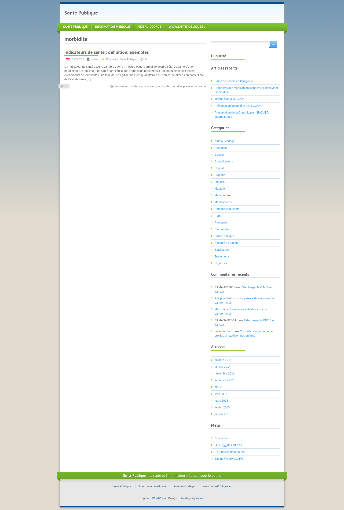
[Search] (273, 44)
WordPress (159, 498)
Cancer (219, 154)
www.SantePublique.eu (187, 27)
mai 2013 (221, 387)
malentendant (223, 331)
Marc (218, 309)
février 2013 (222, 407)
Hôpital (219, 168)
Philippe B (221, 298)
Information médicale (112, 27)
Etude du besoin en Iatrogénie (234, 81)
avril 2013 (221, 394)
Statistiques (222, 249)
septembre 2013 (225, 380)
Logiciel (220, 181)
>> (62, 86)
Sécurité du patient (226, 243)
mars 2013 (221, 400)
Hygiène (220, 175)
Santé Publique (81, 13)
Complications (224, 161)
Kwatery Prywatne (191, 498)
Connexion (222, 438)
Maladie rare (223, 195)
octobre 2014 (223, 360)
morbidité (163, 86)
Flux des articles (228, 445)
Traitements (222, 256)
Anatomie (221, 148)
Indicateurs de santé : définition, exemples (106, 53)
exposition (121, 86)
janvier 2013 (223, 414)
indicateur (150, 86)
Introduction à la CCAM (229, 99)
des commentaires (230, 452)
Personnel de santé (227, 209)
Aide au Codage (149, 27)
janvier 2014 (223, 366)
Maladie (220, 188)
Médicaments (223, 202)
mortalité (176, 86)
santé (202, 86)
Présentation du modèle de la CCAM (238, 105)
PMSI (218, 215)
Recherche (222, 229)
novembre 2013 (225, 373)
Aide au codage (225, 141)
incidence (136, 86)
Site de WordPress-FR (229, 458)
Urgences (221, 263)
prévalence (190, 86)
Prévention (112, 59)
